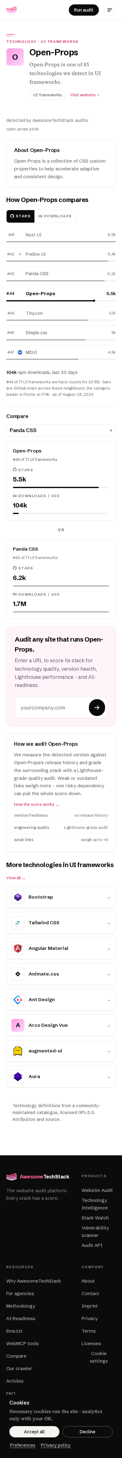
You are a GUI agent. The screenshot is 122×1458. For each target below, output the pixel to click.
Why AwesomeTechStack (33, 1281)
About (88, 1281)
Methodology (20, 1306)
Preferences (22, 1445)
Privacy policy (56, 1445)
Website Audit (97, 1190)
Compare (16, 1356)
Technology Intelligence (95, 1204)
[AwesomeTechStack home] (11, 10)
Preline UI (36, 254)
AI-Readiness (20, 1318)
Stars (23, 216)
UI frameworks (60, 41)
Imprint (90, 1306)
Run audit (84, 10)
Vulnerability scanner (95, 1231)
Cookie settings (99, 1357)
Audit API (92, 1245)
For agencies (20, 1293)
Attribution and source (36, 1119)
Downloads (58, 216)
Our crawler (19, 1368)
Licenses (91, 1343)
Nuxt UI (34, 235)
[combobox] (59, 430)
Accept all (34, 1432)
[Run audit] (97, 707)
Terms (89, 1331)
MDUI (31, 352)
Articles (14, 1381)
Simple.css (36, 332)
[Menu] (110, 10)
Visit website (84, 95)
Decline (87, 1432)
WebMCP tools (22, 1343)
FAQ (10, 1393)
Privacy (90, 1318)
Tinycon (34, 313)
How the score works (36, 804)
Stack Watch (95, 1218)
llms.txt (14, 1331)
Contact (90, 1293)
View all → (16, 877)
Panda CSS (37, 273)
